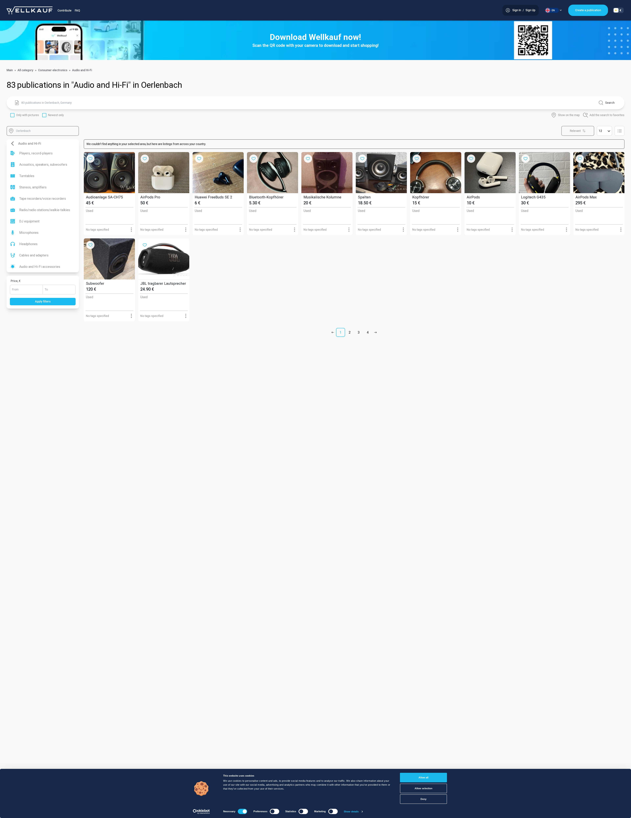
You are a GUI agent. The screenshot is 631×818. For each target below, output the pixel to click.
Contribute (64, 10)
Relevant (575, 130)
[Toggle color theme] (618, 10)
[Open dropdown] (131, 229)
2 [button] (350, 332)
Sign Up (530, 10)
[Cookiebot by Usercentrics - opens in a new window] (201, 811)
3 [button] (359, 332)
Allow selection (423, 788)
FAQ (77, 10)
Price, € (16, 281)
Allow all (424, 777)
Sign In (516, 10)
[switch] (274, 811)
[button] (333, 332)
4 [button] (368, 332)
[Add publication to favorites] (90, 159)
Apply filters (43, 301)
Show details (351, 811)
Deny (423, 799)
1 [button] (340, 332)
